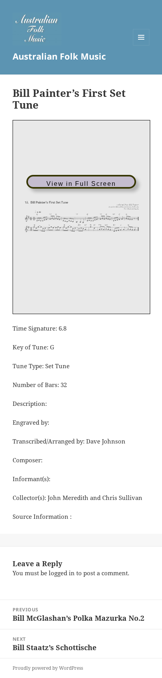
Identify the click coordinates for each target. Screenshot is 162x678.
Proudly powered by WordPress (48, 668)
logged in (62, 573)
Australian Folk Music (59, 56)
